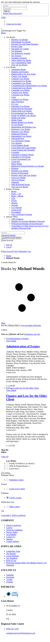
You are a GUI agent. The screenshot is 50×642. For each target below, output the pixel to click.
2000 (14, 507)
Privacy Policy (12, 532)
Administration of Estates (23, 346)
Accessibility (11, 534)
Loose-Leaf (17, 489)
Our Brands (11, 554)
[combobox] (13, 233)
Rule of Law (11, 560)
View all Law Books (19, 187)
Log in (9, 247)
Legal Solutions (12, 556)
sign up (9, 245)
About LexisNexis (13, 525)
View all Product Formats (21, 214)
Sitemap (9, 539)
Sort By (4, 325)
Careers (9, 528)
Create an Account (13, 24)
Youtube (9, 582)
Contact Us (10, 537)
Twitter (9, 579)
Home (8, 256)
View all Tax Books (19, 65)
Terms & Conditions (14, 530)
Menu (3, 33)
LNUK (15, 498)
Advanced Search (8, 235)
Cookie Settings (12, 541)
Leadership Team (13, 551)
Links (3, 17)
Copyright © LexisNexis (13, 515)
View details (11, 341)
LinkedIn (10, 575)
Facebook (10, 577)
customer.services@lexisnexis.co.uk (20, 633)
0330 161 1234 (12, 629)
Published (16, 480)
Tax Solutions (11, 558)
